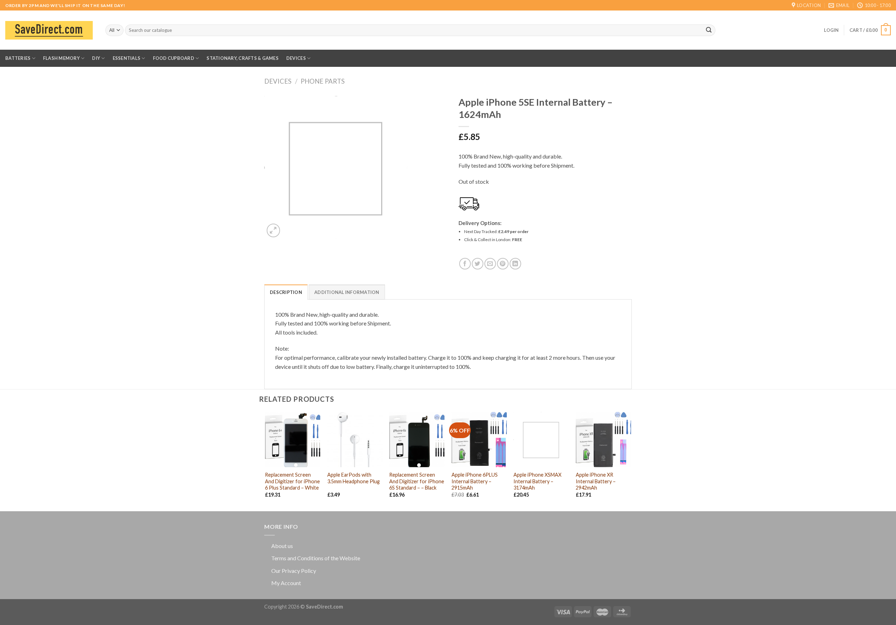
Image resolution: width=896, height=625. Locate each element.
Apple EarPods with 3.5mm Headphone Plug (353, 478)
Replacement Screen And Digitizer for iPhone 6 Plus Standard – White (292, 481)
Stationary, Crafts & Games (242, 58)
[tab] (286, 292)
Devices (296, 58)
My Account (286, 583)
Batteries (17, 58)
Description (286, 292)
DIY (96, 58)
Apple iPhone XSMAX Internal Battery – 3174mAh (537, 481)
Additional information (346, 292)
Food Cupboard (173, 58)
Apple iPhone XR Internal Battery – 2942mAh (596, 481)
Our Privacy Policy (293, 570)
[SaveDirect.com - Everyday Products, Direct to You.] (49, 30)
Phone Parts (323, 81)
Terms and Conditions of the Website (315, 558)
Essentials (127, 58)
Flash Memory (61, 58)
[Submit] (709, 30)
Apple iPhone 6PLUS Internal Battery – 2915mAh (474, 481)
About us (282, 545)
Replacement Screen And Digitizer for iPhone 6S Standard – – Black (416, 481)
